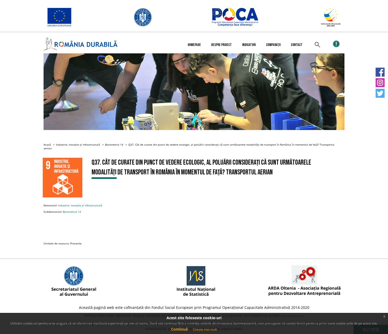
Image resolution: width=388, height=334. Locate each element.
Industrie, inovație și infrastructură (78, 144)
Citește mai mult (205, 329)
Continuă (179, 329)
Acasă (47, 144)
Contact (296, 45)
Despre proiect (221, 45)
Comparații (273, 45)
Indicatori (249, 45)
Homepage (194, 45)
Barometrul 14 (114, 144)
